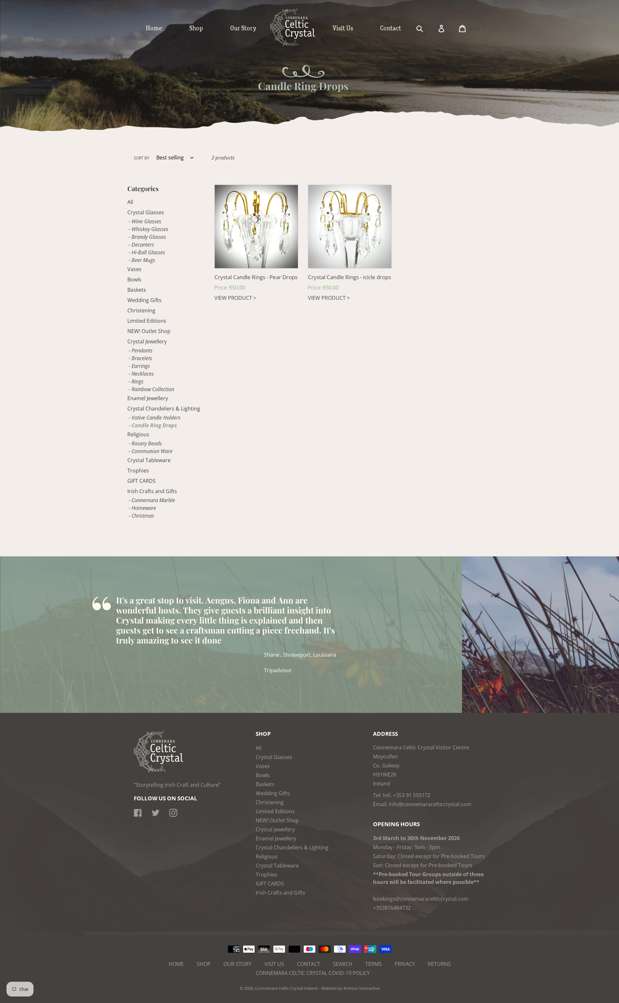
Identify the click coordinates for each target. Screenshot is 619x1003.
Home (176, 964)
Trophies (138, 470)
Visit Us (274, 964)
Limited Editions (146, 320)
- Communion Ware (150, 451)
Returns (439, 964)
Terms (373, 964)
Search (342, 964)
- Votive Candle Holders (155, 417)
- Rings (136, 381)
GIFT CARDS (141, 480)
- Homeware (142, 508)
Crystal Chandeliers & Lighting (163, 408)
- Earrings (139, 366)
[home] (299, 44)
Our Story (237, 964)
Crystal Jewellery (147, 341)
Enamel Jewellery (147, 398)
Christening (141, 310)
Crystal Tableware (149, 460)
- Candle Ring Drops (153, 425)
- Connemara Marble (152, 500)
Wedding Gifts (144, 300)
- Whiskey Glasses (148, 229)
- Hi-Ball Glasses (147, 252)
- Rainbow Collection (151, 389)
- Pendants (140, 350)
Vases (134, 269)
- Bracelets (140, 358)
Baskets (136, 289)
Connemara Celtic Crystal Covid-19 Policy (313, 973)
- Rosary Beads (145, 443)
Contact (308, 964)
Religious (138, 434)
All (130, 202)
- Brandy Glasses (147, 236)
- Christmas (141, 515)
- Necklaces (141, 373)
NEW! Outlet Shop (149, 331)
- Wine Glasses (145, 221)
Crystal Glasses (145, 212)
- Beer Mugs (142, 260)
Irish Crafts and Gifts (152, 491)
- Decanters (141, 244)
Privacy (405, 964)
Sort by (141, 158)
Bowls (134, 279)
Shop (204, 964)
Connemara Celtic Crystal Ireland (286, 988)
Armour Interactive (361, 988)
